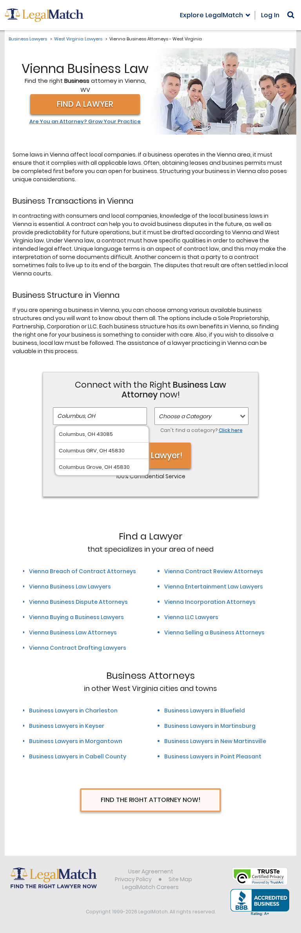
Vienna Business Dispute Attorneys (78, 602)
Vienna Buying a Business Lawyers (76, 617)
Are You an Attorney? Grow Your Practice (85, 121)
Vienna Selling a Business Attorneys (214, 632)
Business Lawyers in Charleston (73, 710)
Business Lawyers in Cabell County (77, 756)
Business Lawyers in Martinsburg (210, 726)
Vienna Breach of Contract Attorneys (82, 571)
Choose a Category (185, 416)
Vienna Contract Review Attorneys (213, 571)
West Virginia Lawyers (78, 39)
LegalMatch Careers (150, 887)
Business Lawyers (28, 39)
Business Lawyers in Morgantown (75, 741)
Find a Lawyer (85, 103)
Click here (231, 430)
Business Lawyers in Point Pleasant (212, 756)
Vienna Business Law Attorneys (73, 632)
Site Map (180, 879)
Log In (270, 15)
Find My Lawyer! (150, 455)
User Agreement (150, 871)
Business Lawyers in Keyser (66, 726)
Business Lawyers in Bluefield (204, 710)
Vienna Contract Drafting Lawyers (77, 648)
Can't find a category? (201, 430)
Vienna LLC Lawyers (191, 617)
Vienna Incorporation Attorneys (210, 602)
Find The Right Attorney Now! (151, 799)
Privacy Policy (133, 879)
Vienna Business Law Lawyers (70, 586)
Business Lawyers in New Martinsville (215, 741)
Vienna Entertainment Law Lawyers (213, 586)
